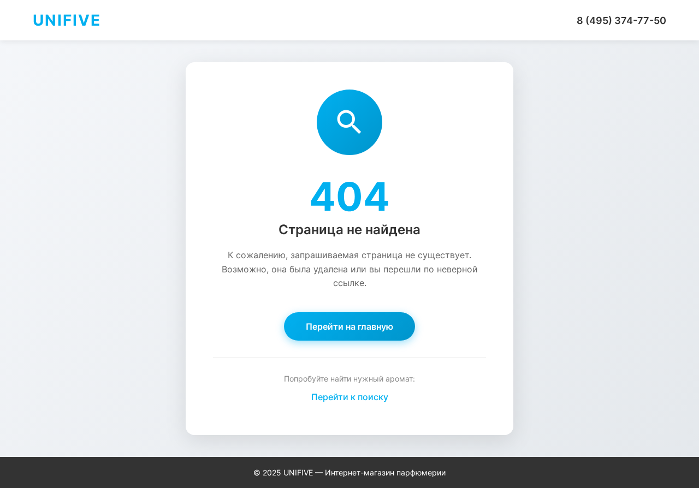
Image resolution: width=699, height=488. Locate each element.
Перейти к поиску (349, 396)
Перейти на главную (349, 326)
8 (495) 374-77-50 (621, 20)
